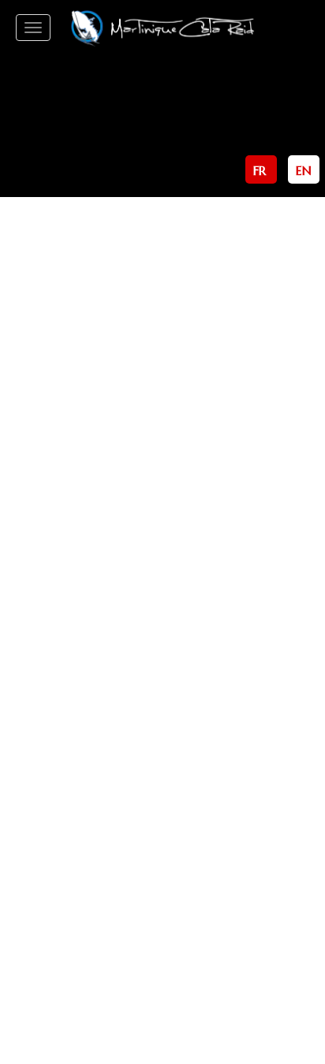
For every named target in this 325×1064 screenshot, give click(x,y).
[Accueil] (162, 27)
